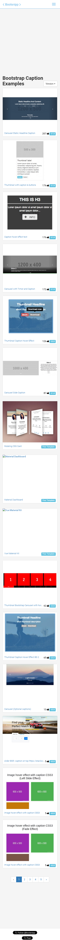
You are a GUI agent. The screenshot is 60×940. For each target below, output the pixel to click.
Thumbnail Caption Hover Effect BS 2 (21, 657)
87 (45, 393)
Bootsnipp (11, 4)
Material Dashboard (13, 499)
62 (45, 605)
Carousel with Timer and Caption (19, 289)
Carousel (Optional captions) (17, 709)
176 (44, 185)
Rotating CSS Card (13, 446)
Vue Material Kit (11, 553)
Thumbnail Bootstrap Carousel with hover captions (28, 605)
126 (44, 341)
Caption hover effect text (15, 237)
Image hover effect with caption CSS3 (22, 812)
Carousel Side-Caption (14, 392)
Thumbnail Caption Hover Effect (19, 340)
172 (44, 289)
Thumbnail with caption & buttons (20, 185)
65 (45, 657)
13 (45, 709)
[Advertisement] (30, 38)
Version (50, 83)
